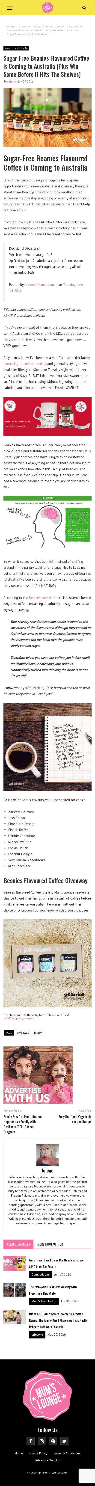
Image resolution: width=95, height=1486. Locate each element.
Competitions (41, 1274)
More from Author (50, 1244)
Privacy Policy (38, 1453)
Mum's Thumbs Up (44, 1301)
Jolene (11, 82)
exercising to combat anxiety (24, 363)
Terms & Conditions (66, 1453)
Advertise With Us (47, 1460)
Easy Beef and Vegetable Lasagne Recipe (75, 1119)
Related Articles (18, 1244)
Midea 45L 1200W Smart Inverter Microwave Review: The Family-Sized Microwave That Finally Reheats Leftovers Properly (58, 1320)
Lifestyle (37, 1334)
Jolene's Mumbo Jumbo (16, 48)
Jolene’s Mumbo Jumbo (40, 284)
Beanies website (41, 597)
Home (19, 1453)
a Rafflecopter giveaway (18, 1018)
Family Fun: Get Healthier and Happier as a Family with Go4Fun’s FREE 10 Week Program (22, 1124)
